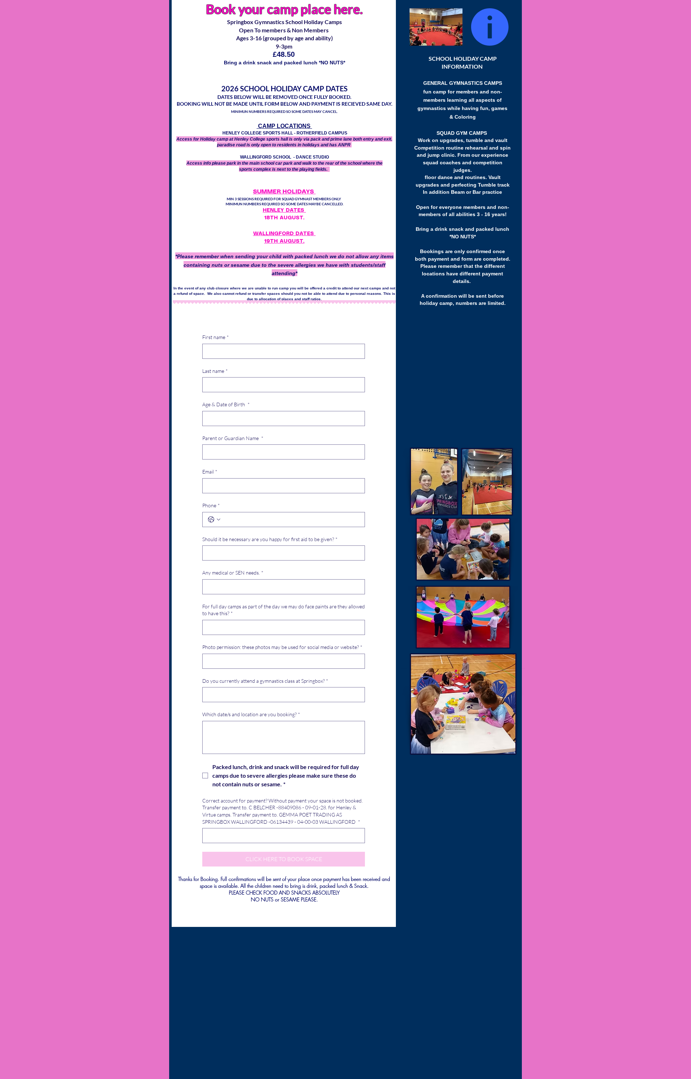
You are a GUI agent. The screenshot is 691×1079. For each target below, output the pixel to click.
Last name (215, 371)
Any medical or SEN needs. (232, 573)
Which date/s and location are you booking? (251, 714)
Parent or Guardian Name (232, 438)
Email (209, 471)
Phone (211, 505)
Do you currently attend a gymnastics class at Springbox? (265, 681)
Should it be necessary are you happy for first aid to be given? (270, 539)
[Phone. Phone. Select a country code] (214, 519)
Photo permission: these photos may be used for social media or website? (282, 647)
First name (215, 337)
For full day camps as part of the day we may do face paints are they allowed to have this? (283, 610)
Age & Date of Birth (226, 404)
